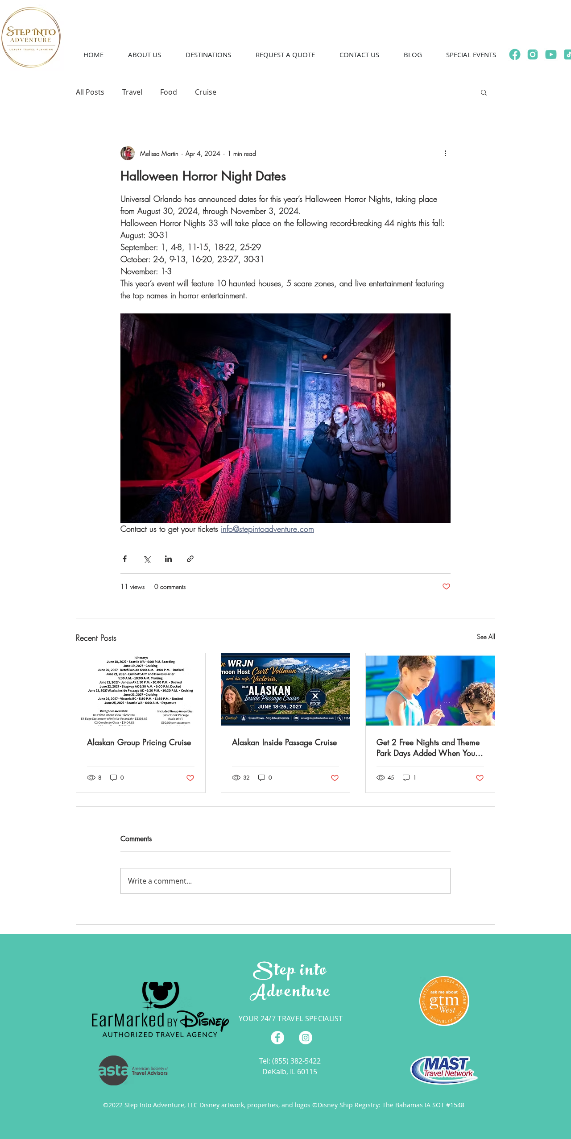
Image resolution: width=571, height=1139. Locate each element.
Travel (132, 92)
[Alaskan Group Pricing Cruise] (140, 689)
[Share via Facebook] (124, 559)
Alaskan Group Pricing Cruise (139, 742)
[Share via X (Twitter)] (146, 559)
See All (486, 636)
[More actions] (445, 153)
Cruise (205, 92)
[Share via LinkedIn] (168, 559)
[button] (144, 54)
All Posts (90, 92)
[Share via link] (190, 559)
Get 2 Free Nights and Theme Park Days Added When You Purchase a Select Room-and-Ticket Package (428, 747)
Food (168, 92)
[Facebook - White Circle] (277, 1037)
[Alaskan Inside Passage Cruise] (285, 689)
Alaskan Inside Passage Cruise (284, 742)
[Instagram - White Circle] (305, 1037)
